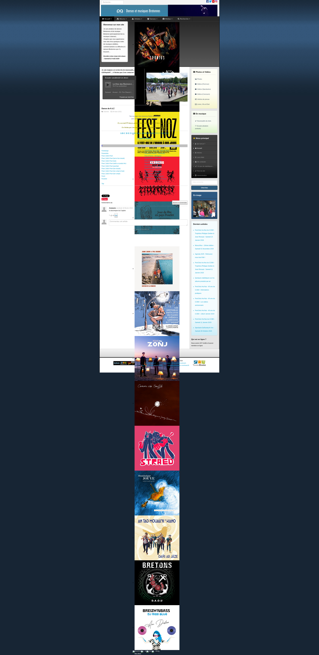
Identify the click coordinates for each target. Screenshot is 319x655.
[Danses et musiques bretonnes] (159, 10)
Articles (199, 153)
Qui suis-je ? (201, 144)
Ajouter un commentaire (180, 202)
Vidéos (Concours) (203, 94)
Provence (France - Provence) (155, 153)
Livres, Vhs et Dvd (203, 104)
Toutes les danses (144, 138)
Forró (103, 176)
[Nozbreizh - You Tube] (213, 1)
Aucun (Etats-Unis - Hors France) (156, 179)
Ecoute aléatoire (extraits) (201, 127)
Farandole (105, 153)
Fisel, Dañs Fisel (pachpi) (110, 166)
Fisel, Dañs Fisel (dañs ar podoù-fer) (114, 163)
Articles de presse (203, 99)
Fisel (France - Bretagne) (153, 156)
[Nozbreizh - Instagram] (216, 1)
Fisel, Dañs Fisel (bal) (109, 161)
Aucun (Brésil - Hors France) (154, 176)
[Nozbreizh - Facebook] (207, 1)
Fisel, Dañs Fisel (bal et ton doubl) (113, 158)
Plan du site (201, 171)
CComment (153, 229)
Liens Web (200, 157)
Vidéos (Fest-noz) (203, 84)
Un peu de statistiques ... (205, 166)
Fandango (105, 151)
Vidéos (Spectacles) (204, 89)
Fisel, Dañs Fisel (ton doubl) (111, 168)
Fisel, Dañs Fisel (107, 156)
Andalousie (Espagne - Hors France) (157, 151)
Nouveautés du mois (204, 121)
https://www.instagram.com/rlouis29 (178, 365)
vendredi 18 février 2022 (124, 208)
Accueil (199, 148)
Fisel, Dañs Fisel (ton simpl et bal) (113, 171)
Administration (202, 175)
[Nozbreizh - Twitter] (210, 1)
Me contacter (201, 162)
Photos (199, 79)
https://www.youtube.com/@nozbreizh (174, 363)
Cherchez (204, 188)
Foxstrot (104, 179)
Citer (116, 215)
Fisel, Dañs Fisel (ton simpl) (111, 174)
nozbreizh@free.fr (150, 363)
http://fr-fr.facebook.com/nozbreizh (151, 365)
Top (103, 184)
